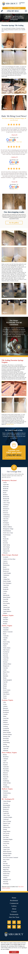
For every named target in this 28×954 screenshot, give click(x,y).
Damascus (5, 506)
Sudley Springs (7, 782)
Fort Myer (5, 619)
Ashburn (5, 706)
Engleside (5, 643)
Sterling (5, 744)
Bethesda (5, 490)
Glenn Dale (6, 585)
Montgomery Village (8, 528)
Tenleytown (6, 875)
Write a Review (2, 11)
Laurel (4, 593)
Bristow (5, 754)
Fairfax (5, 645)
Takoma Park (6, 551)
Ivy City (5, 845)
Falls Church (6, 650)
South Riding (6, 742)
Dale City (5, 762)
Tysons (5, 696)
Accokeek (5, 557)
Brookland (5, 811)
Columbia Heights (7, 817)
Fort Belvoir (6, 652)
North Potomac (7, 534)
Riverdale (5, 601)
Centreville (5, 635)
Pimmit (5, 686)
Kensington (6, 522)
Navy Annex (6, 859)
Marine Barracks (7, 851)
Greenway (5, 660)
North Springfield (7, 680)
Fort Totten (6, 837)
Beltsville (5, 563)
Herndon (5, 662)
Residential (14, 900)
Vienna (5, 698)
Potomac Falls (6, 736)
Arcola (4, 704)
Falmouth (5, 791)
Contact (14, 912)
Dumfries (5, 764)
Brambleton (6, 710)
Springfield (6, 692)
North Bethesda (7, 530)
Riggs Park (6, 869)
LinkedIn (14, 926)
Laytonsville (6, 524)
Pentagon (5, 621)
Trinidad (5, 877)
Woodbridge (6, 786)
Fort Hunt (5, 654)
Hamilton (5, 720)
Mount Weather (7, 732)
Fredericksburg (6, 793)
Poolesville (5, 538)
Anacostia (5, 803)
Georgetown (6, 841)
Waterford (5, 750)
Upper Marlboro (7, 611)
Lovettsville (6, 728)
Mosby (5, 678)
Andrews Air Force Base (9, 559)
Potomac (5, 541)
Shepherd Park (6, 871)
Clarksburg (6, 504)
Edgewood (5, 825)
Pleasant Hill (6, 867)
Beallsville (5, 488)
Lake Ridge (6, 770)
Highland (5, 520)
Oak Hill (5, 682)
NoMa (4, 861)
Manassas (5, 772)
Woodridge (6, 883)
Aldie (4, 702)
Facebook (14, 922)
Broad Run (6, 756)
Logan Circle (6, 849)
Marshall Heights (7, 853)
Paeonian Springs (7, 734)
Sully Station (6, 694)
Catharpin (5, 758)
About (14, 909)
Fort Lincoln (6, 833)
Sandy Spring (6, 545)
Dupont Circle (6, 823)
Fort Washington (7, 583)
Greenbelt (5, 587)
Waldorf (5, 613)
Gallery (14, 906)
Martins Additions (7, 526)
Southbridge (6, 780)
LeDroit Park (6, 847)
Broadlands (6, 712)
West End (5, 881)
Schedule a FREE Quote (14, 8)
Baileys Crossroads (8, 631)
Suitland (5, 605)
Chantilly (5, 637)
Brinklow (5, 494)
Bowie (4, 567)
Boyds (4, 492)
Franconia (5, 656)
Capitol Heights (7, 573)
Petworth (5, 863)
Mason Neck (6, 672)
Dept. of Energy (7, 821)
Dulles (4, 716)
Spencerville (6, 549)
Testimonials (14, 914)
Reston (5, 688)
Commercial (14, 903)
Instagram (9, 922)
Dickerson (5, 512)
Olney (4, 536)
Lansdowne (6, 724)
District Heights (7, 581)
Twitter (19, 922)
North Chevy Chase (8, 532)
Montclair (5, 774)
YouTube (9, 926)
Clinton (5, 577)
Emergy (5, 829)
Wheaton (5, 553)
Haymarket (6, 768)
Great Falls (5, 658)
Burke (4, 633)
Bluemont (5, 708)
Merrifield (5, 676)
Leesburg (5, 726)
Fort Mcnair (6, 835)
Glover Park (6, 843)
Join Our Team (14, 917)
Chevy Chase (6, 502)
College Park (6, 579)
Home (14, 898)
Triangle (5, 784)
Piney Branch (6, 865)
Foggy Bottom (6, 831)
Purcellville (6, 738)
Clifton (5, 639)
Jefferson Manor (7, 664)
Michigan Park (6, 855)
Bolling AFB (6, 807)
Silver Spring (6, 547)
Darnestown (6, 508)
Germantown (6, 516)
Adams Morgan (7, 801)
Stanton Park (6, 873)
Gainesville (6, 766)
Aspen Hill (5, 484)
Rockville (5, 543)
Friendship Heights (7, 839)
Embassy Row (6, 827)
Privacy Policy (17, 944)
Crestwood (5, 819)
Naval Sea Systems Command (10, 857)
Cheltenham (6, 575)
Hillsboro (5, 722)
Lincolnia (5, 668)
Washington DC (7, 879)
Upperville (5, 748)
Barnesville (6, 486)
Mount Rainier (6, 597)
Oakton (5, 684)
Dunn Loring (6, 641)
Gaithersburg (6, 514)
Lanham (5, 591)
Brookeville (6, 496)
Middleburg (6, 730)
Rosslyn (5, 623)
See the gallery (14, 222)
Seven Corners (6, 690)
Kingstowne (6, 666)
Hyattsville (5, 589)
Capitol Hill (6, 813)
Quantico (5, 778)
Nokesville (5, 776)
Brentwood (6, 571)
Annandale (5, 629)
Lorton (4, 670)
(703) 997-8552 (13, 11)
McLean (5, 674)
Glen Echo (5, 518)
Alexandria (6, 627)
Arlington (5, 617)
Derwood (5, 510)
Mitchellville (6, 595)
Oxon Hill (5, 599)
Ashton (5, 482)
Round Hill (6, 740)
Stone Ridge (6, 746)
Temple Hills (6, 609)
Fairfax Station (6, 647)
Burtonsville (6, 498)
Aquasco (5, 561)
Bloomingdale (6, 805)
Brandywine (6, 569)
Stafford (5, 797)
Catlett (4, 760)
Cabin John (6, 500)
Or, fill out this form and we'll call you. (14, 457)
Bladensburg (6, 565)
